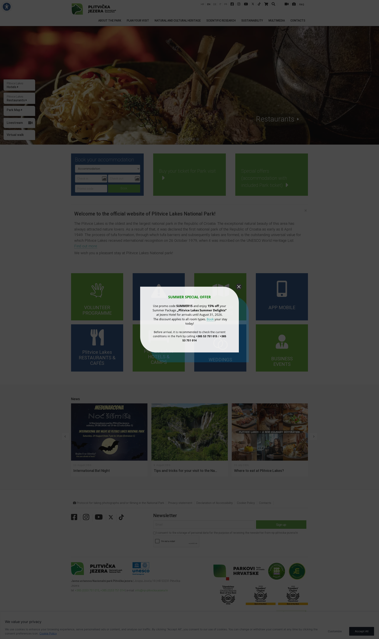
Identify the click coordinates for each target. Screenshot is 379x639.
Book (210, 319)
